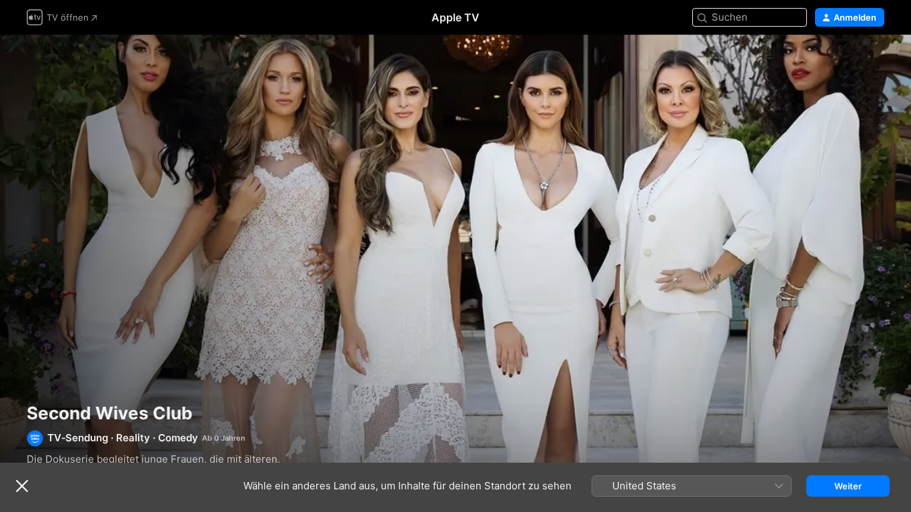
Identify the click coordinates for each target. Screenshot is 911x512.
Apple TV (455, 17)
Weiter (848, 486)
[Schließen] (22, 486)
